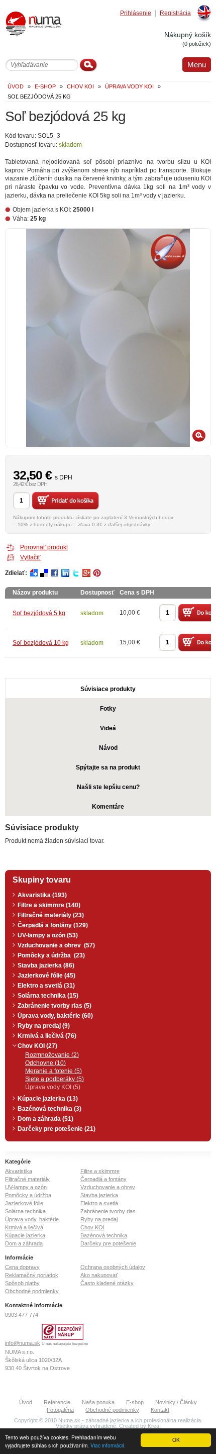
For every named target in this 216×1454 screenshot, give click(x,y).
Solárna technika (25, 1211)
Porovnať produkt (44, 547)
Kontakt (160, 1410)
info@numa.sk (22, 1343)
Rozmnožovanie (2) (52, 1054)
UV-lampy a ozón (26, 1187)
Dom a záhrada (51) (45, 1118)
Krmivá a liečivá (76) (47, 1035)
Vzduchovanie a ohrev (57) (56, 945)
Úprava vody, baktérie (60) (55, 1015)
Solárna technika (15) (48, 995)
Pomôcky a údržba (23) (51, 955)
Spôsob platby (22, 1283)
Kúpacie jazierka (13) (48, 1098)
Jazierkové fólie (24, 1203)
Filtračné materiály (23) (51, 915)
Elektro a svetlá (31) (46, 985)
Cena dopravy (22, 1267)
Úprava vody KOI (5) (52, 1087)
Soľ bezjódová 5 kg (39, 613)
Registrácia (175, 13)
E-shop (135, 1402)
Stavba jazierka (99, 1195)
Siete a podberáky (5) (54, 1079)
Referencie (57, 1402)
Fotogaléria (60, 1410)
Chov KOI (92, 1227)
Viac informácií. (108, 1445)
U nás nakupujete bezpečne (65, 1343)
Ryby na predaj (99, 1219)
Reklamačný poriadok (31, 1275)
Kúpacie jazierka (25, 1235)
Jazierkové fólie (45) (46, 975)
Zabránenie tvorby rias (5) (54, 1005)
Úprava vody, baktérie (32, 1219)
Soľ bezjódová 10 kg (41, 642)
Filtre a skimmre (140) (49, 905)
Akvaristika (18, 1171)
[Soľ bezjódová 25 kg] (108, 338)
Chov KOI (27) (37, 1045)
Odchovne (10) (45, 1063)
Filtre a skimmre (100, 1171)
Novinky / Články (176, 1402)
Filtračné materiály (27, 1179)
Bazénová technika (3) (49, 1108)
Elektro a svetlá (99, 1203)
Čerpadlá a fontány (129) (53, 925)
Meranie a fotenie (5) (53, 1071)
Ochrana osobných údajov (112, 1267)
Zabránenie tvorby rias (108, 1211)
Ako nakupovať (99, 1275)
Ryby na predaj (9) (44, 1025)
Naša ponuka (98, 1402)
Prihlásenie (135, 13)
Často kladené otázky (107, 1283)
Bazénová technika (103, 1235)
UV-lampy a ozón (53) (48, 935)
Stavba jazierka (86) (46, 965)
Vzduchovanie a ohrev (107, 1187)
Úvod (25, 1402)
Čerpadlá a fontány (103, 1179)
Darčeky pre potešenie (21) (56, 1128)
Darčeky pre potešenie (108, 1243)
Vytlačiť (30, 557)
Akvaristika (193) (42, 895)
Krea (153, 1426)
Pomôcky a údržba (28, 1195)
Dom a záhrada (24, 1243)
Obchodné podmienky (32, 1291)
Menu (196, 64)
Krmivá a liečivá (24, 1227)
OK (176, 1439)
